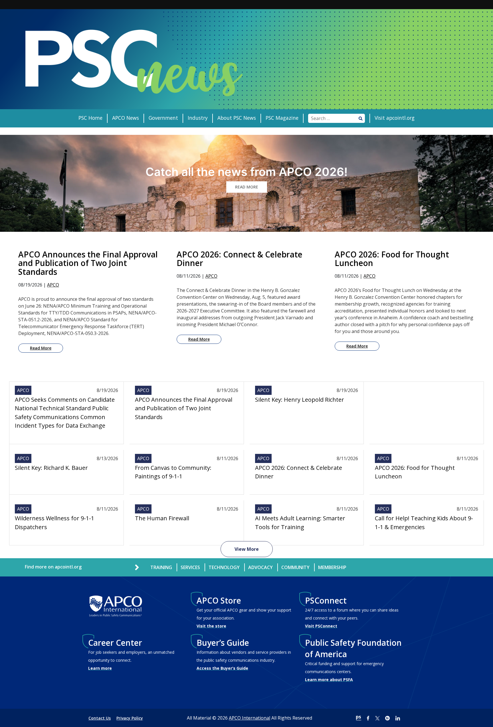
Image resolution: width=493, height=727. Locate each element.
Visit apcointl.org (395, 117)
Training (161, 567)
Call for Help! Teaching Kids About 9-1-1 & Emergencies (424, 522)
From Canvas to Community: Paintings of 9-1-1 (173, 472)
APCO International (249, 718)
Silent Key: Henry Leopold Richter (299, 399)
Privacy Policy (129, 718)
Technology (224, 567)
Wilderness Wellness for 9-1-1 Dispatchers (54, 522)
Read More (40, 348)
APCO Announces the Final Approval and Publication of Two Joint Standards (183, 408)
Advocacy (260, 567)
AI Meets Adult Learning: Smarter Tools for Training (300, 522)
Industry (198, 117)
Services (190, 567)
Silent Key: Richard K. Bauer (51, 468)
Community (295, 567)
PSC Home (90, 117)
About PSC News (236, 117)
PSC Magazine (282, 117)
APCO (53, 285)
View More (247, 549)
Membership (332, 567)
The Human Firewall (162, 518)
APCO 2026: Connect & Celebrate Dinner (298, 472)
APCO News (125, 117)
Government (163, 117)
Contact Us (99, 718)
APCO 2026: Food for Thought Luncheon (415, 472)
